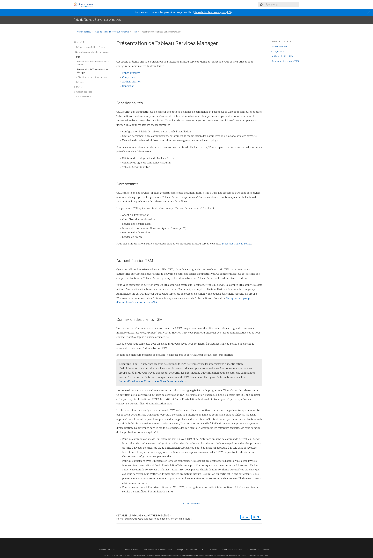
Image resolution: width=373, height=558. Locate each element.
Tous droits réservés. (138, 556)
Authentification (131, 81)
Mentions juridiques (106, 550)
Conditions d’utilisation (129, 550)
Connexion (128, 86)
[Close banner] (369, 12)
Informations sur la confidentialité (158, 550)
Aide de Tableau (84, 32)
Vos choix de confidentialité (258, 550)
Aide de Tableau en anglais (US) (213, 12)
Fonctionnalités (131, 72)
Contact (213, 550)
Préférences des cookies (232, 550)
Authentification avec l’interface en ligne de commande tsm (153, 381)
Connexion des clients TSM (285, 61)
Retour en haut (190, 504)
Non (255, 517)
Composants (129, 77)
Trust (203, 550)
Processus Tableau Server (236, 243)
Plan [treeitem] (78, 57)
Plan (135, 32)
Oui (244, 517)
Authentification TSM (282, 56)
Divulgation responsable (186, 550)
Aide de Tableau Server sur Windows (112, 32)
